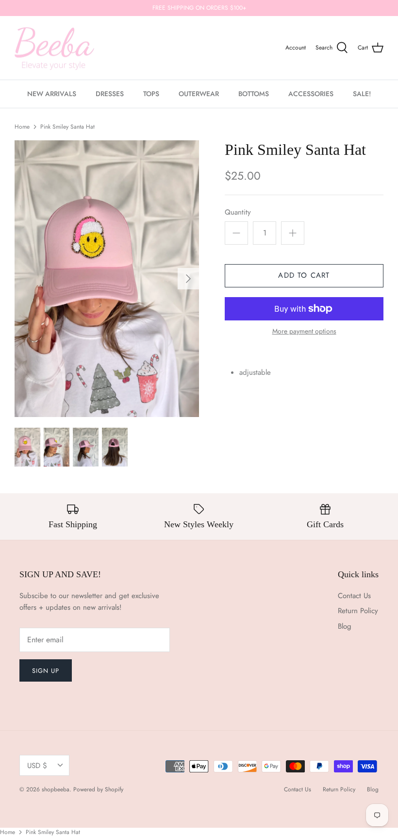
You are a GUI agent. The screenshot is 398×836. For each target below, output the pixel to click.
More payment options (304, 331)
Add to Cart (304, 275)
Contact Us (354, 595)
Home (22, 126)
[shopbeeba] (55, 48)
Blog (344, 626)
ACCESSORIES (310, 94)
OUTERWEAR (199, 94)
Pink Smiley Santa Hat (67, 126)
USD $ (37, 765)
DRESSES (110, 94)
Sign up (45, 670)
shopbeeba (55, 789)
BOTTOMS (253, 94)
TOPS (151, 94)
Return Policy (358, 610)
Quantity (238, 212)
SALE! (362, 94)
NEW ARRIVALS (51, 94)
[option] (107, 278)
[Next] (188, 278)
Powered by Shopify (98, 789)
